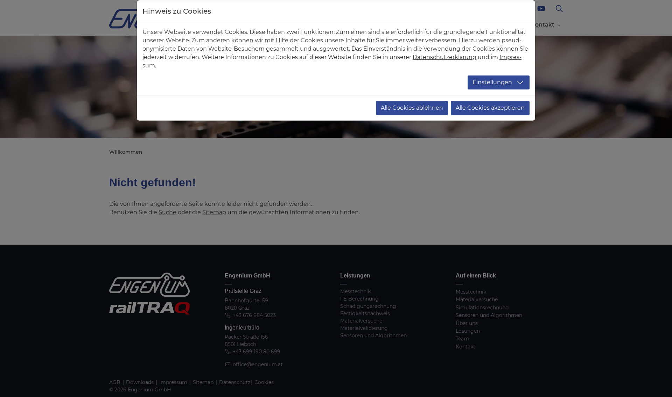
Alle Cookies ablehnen (412, 107)
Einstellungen (492, 82)
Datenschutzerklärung (444, 57)
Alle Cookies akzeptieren (490, 107)
